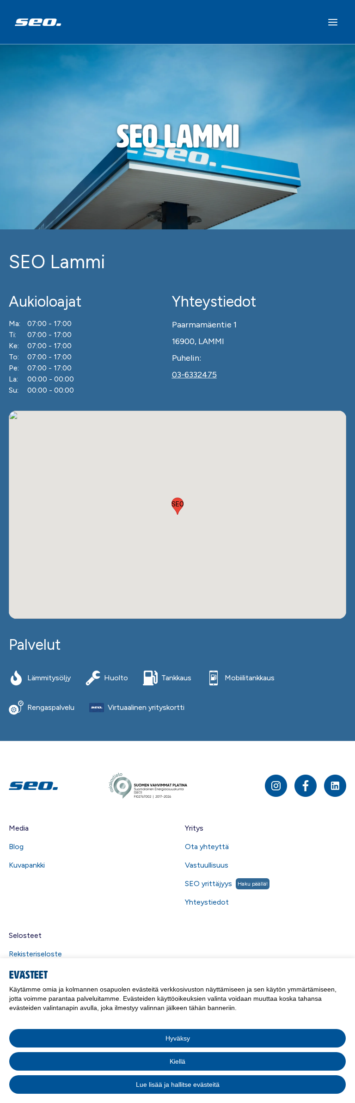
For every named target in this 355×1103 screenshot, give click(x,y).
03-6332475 (194, 375)
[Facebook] (305, 786)
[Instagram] (276, 786)
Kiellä (177, 1061)
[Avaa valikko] (333, 22)
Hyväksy (177, 1038)
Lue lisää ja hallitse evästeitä (178, 1084)
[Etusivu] (58, 785)
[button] (177, 506)
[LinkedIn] (335, 786)
